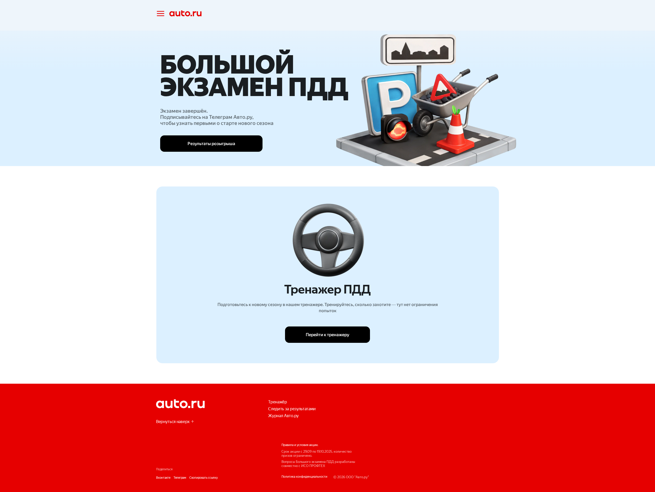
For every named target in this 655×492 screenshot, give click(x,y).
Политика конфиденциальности (304, 476)
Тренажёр (277, 402)
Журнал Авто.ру (283, 415)
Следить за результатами (292, 408)
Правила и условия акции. (299, 445)
